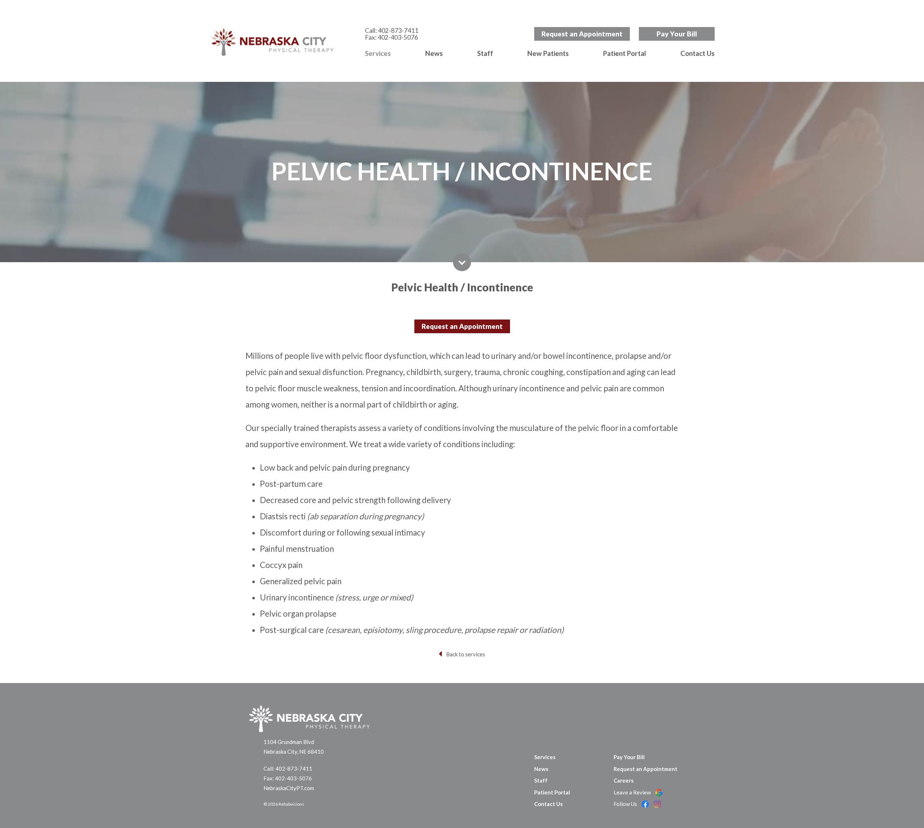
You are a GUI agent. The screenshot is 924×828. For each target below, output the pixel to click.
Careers (623, 780)
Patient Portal (624, 53)
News (434, 53)
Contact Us (697, 53)
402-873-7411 (398, 30)
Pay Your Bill (677, 34)
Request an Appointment (582, 34)
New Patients (548, 53)
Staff (485, 53)
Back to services (465, 654)
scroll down (462, 262)
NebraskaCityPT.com (288, 788)
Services (378, 53)
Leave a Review (633, 792)
